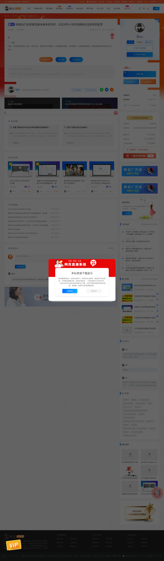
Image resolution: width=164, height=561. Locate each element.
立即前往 (70, 291)
